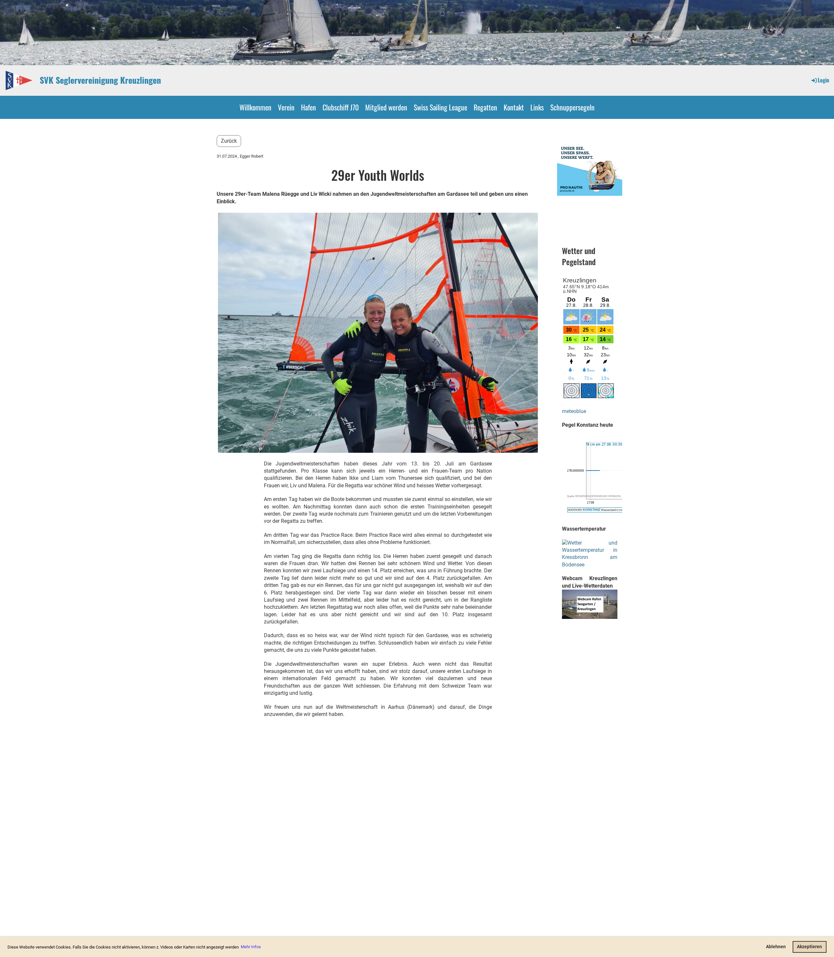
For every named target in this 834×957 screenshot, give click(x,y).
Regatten (485, 107)
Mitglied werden (386, 107)
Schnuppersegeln (572, 107)
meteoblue (574, 411)
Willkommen (255, 107)
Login (823, 80)
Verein (286, 107)
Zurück (229, 141)
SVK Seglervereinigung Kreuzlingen (100, 80)
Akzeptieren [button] (809, 947)
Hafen (308, 107)
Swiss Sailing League (440, 107)
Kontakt (514, 107)
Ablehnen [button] (776, 947)
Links (537, 107)
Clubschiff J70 (341, 107)
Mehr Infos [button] (251, 946)
